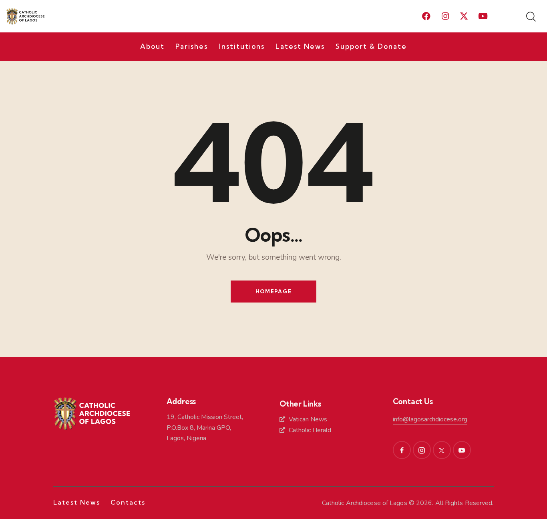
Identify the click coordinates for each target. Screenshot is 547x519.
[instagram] (422, 450)
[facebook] (402, 450)
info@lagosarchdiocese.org (430, 419)
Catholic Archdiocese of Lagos (364, 503)
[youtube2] (462, 450)
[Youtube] (483, 16)
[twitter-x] (442, 450)
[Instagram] (445, 16)
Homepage (273, 291)
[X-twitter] (464, 16)
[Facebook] (426, 16)
